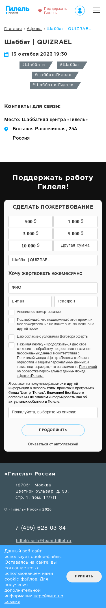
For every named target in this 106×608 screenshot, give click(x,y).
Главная (13, 29)
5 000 (75, 233)
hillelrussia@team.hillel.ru (44, 541)
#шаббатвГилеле (53, 75)
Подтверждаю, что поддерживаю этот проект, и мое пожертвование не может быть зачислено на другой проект (55, 324)
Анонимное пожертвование (38, 311)
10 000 (30, 245)
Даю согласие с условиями (52, 336)
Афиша (34, 29)
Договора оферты (74, 336)
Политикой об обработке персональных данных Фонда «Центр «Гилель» (57, 371)
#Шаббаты (34, 65)
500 (30, 221)
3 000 (30, 233)
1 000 (75, 221)
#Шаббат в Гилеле (53, 85)
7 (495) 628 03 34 (41, 528)
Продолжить (53, 430)
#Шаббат (70, 65)
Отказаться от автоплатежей (53, 444)
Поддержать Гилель (55, 11)
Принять (84, 576)
